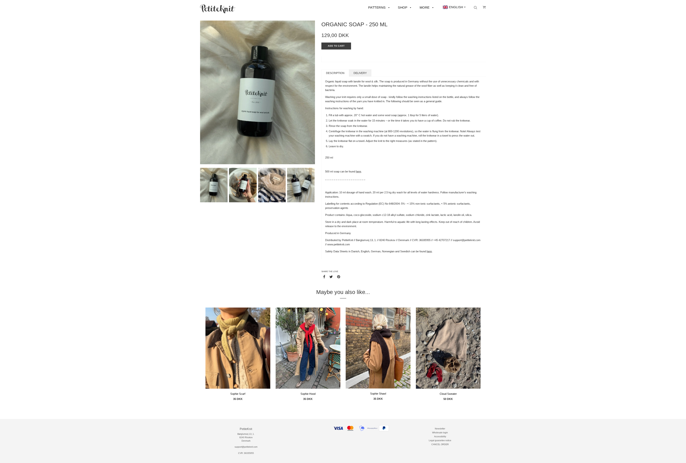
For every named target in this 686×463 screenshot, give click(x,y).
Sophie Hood (307, 393)
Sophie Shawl (378, 393)
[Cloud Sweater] (448, 349)
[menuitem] (218, 8)
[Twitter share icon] (331, 276)
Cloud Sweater (448, 393)
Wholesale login (440, 432)
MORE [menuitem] (425, 7)
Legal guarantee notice (440, 440)
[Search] (475, 7)
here (358, 171)
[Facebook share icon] (324, 276)
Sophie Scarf (237, 393)
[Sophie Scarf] (237, 349)
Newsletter (440, 428)
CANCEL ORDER (440, 444)
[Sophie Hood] (308, 349)
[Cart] (484, 7)
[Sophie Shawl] (378, 349)
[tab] (335, 73)
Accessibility (440, 436)
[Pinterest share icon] (338, 276)
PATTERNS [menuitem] (377, 7)
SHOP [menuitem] (403, 7)
